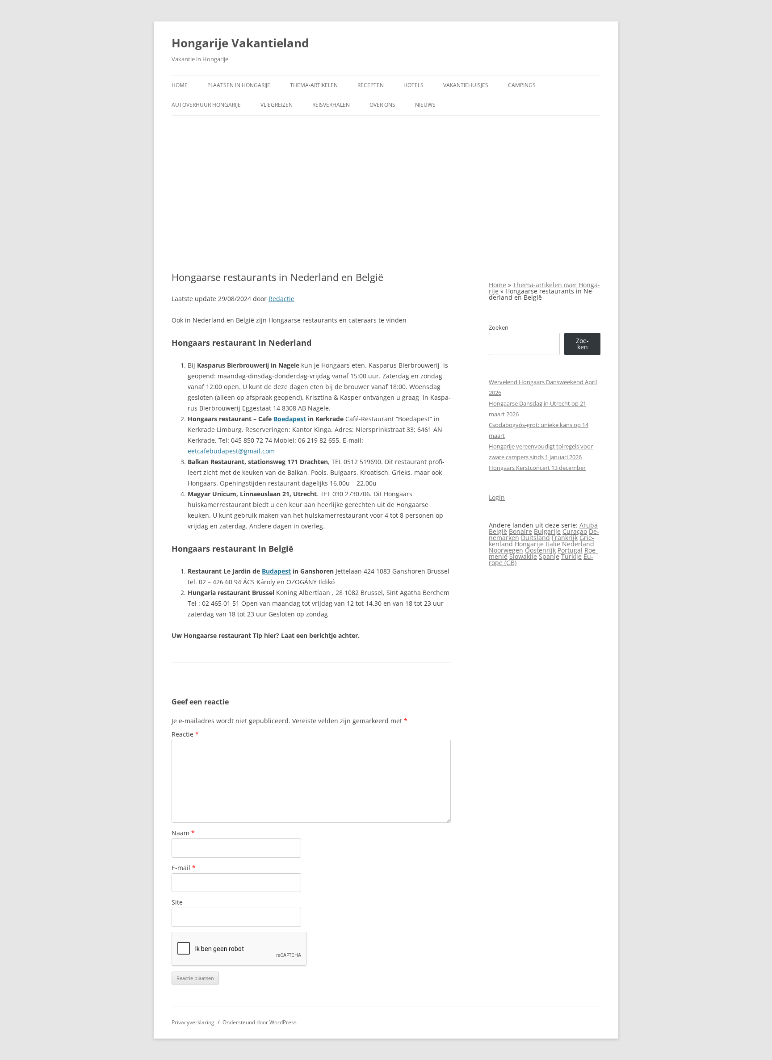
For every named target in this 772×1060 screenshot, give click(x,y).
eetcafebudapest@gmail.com (231, 451)
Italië (552, 544)
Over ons (382, 105)
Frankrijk (565, 537)
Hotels (413, 85)
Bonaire (520, 531)
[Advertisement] (386, 193)
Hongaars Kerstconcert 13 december (537, 468)
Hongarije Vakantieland (240, 43)
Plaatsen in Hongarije (238, 85)
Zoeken (498, 327)
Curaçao (574, 531)
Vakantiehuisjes (465, 85)
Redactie (281, 298)
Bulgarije (547, 531)
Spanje (549, 556)
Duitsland (535, 537)
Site (177, 902)
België (498, 531)
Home (180, 85)
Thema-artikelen (314, 85)
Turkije (571, 556)
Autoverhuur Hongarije (206, 105)
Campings (522, 85)
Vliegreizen (276, 105)
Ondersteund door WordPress (259, 1022)
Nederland (578, 544)
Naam (183, 833)
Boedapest (289, 419)
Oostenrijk (540, 550)
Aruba (588, 525)
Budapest (276, 571)
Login (497, 497)
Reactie (185, 734)
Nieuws (425, 105)
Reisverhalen (331, 105)
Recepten (370, 85)
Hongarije (529, 544)
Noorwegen (506, 550)
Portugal (570, 550)
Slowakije (523, 556)
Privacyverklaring (193, 1022)
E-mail (184, 867)
